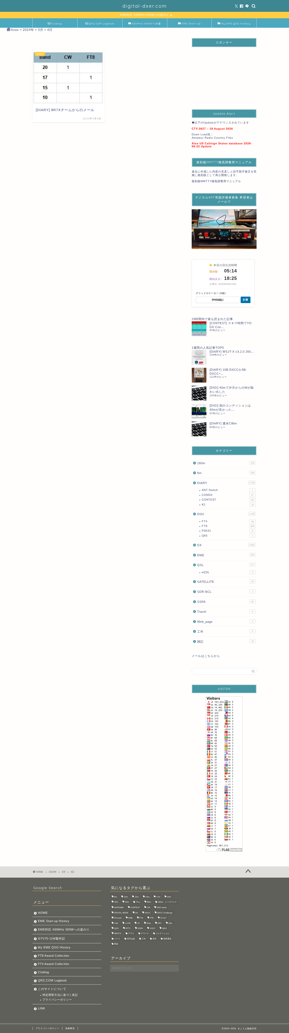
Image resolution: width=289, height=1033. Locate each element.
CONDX (228, 494)
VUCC (152, 928)
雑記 (225, 641)
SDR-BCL (225, 591)
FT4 (228, 521)
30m (116, 902)
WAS (164, 928)
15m (147, 897)
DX (226, 545)
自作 (154, 939)
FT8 (228, 526)
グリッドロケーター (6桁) (211, 293)
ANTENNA (119, 908)
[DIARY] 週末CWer (223, 423)
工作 (225, 631)
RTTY (128, 928)
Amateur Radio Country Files (212, 137)
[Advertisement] (224, 74)
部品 (116, 944)
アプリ (131, 933)
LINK (41, 1008)
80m (149, 902)
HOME (43, 912)
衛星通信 (167, 939)
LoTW (127, 923)
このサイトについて (52, 989)
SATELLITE (225, 581)
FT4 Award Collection (53, 964)
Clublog (56, 23)
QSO (116, 928)
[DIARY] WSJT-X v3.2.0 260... (232, 351)
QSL (225, 565)
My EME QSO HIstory (54, 947)
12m (137, 897)
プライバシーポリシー (57, 999)
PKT (160, 923)
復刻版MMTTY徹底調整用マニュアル (216, 181)
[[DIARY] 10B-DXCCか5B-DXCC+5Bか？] (199, 375)
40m (127, 902)
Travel (225, 611)
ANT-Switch (227, 490)
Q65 (227, 535)
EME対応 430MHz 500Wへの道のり (63, 929)
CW (148, 908)
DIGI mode (162, 908)
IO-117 (163, 918)
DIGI (226, 514)
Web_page (225, 621)
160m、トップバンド (167, 902)
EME (225, 555)
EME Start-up (191, 23)
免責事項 (70, 1028)
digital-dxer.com (144, 6)
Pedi (149, 923)
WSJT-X (117, 933)
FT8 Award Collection (53, 955)
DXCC (147, 913)
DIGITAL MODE (121, 913)
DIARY (226, 483)
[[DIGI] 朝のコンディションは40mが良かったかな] (199, 411)
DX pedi (117, 918)
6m (225, 473)
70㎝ (138, 902)
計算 (245, 299)
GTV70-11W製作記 (51, 938)
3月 (63, 872)
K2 (228, 504)
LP (138, 923)
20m (169, 897)
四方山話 (131, 939)
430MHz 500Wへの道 (146, 23)
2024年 (53, 872)
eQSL (227, 572)
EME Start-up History (53, 921)
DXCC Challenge (165, 913)
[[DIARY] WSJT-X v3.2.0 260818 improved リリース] (199, 357)
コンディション (162, 933)
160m (225, 463)
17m (158, 897)
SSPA (225, 601)
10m (126, 897)
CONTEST (228, 499)
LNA (116, 923)
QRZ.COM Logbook (101, 23)
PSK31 (228, 530)
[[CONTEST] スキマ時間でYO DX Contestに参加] (199, 328)
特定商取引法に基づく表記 (60, 994)
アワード (145, 933)
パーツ (117, 939)
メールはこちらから (206, 656)
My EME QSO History (236, 23)
